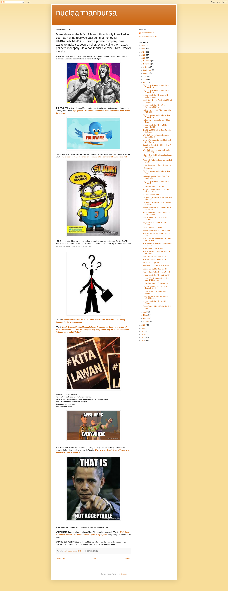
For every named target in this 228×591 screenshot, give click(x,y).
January (146, 321)
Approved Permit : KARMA (152, 194)
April (145, 312)
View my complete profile (148, 36)
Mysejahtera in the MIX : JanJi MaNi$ (156, 275)
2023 (143, 55)
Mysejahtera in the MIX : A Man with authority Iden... (155, 96)
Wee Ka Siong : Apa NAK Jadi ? (154, 256)
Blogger (123, 574)
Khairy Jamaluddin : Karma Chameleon (157, 165)
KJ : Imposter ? (148, 168)
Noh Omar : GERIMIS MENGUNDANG (156, 266)
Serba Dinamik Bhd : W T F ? (153, 227)
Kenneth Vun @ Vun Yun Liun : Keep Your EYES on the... (156, 279)
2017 (143, 337)
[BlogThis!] (89, 551)
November (147, 64)
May (145, 82)
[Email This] (87, 551)
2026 (143, 46)
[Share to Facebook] (94, 551)
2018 (143, 334)
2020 (143, 328)
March (145, 315)
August (146, 73)
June (145, 79)
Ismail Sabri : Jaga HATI (151, 263)
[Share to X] (92, 551)
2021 (143, 325)
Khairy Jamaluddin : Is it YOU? (154, 186)
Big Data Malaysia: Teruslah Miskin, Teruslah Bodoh (155, 287)
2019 (143, 331)
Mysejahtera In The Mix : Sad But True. (157, 230)
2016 (143, 340)
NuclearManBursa (148, 33)
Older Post (126, 558)
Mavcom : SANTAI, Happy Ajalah (154, 259)
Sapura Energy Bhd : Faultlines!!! (155, 269)
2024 (143, 52)
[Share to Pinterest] (97, 551)
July (145, 76)
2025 (143, 49)
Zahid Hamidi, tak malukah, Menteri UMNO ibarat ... (155, 297)
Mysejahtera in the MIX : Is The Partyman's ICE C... (154, 106)
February (146, 318)
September (147, 70)
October (146, 67)
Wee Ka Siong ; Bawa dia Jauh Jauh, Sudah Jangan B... (156, 151)
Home (94, 558)
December (147, 61)
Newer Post (61, 558)
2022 (143, 58)
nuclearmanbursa (86, 12)
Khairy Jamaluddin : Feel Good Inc (155, 283)
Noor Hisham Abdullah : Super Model (156, 272)
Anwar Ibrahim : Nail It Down (153, 248)
